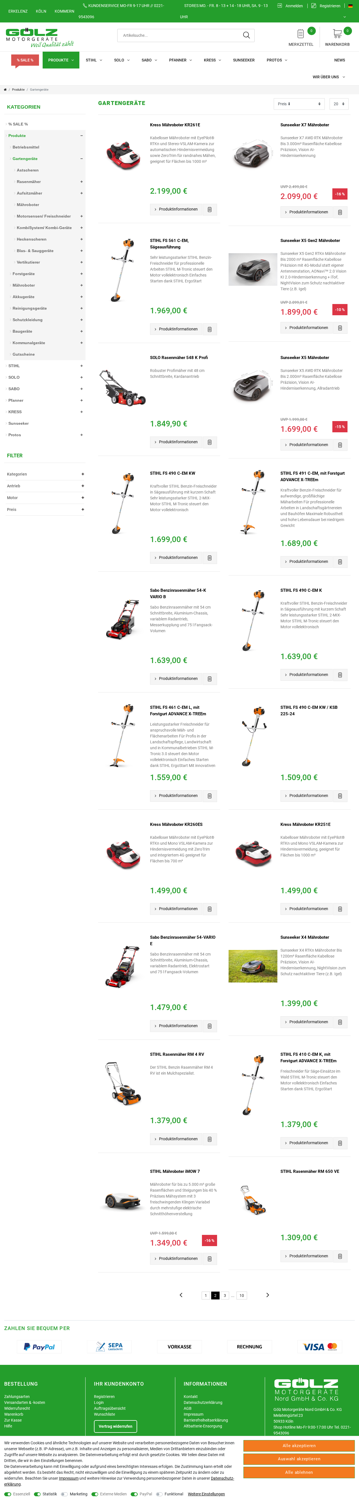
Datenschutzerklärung (203, 1402)
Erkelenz (17, 11)
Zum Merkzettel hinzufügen (210, 210)
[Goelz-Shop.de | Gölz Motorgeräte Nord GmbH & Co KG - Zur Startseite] (39, 37)
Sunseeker (244, 60)
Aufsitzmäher (29, 193)
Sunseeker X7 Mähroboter (304, 124)
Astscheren (28, 170)
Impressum (193, 1414)
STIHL (91, 60)
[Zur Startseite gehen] (5, 90)
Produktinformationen (178, 209)
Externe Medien (113, 1494)
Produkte (58, 60)
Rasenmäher (29, 181)
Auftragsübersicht (110, 1408)
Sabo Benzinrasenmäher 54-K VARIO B (178, 593)
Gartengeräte (25, 158)
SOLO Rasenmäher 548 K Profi (179, 357)
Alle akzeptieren (299, 1445)
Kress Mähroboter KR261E (175, 124)
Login (99, 1402)
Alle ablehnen (299, 1472)
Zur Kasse (13, 1420)
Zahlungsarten (17, 1396)
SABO (147, 60)
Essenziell (21, 1494)
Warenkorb (337, 38)
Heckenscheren (32, 239)
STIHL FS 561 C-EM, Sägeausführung (169, 244)
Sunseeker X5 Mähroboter (304, 357)
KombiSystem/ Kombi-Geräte (44, 227)
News (339, 60)
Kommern (64, 11)
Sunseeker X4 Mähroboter (304, 937)
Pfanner (178, 60)
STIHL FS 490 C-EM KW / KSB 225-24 (309, 710)
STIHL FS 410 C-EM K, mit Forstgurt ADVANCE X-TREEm (308, 1057)
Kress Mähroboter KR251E (305, 824)
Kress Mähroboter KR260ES (176, 824)
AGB (188, 1408)
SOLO (119, 60)
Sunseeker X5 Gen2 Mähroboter (310, 240)
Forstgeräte (24, 273)
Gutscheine (24, 354)
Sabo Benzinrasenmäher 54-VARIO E (182, 940)
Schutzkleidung (28, 319)
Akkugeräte (23, 296)
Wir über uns (326, 77)
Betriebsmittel (26, 147)
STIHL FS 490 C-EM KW (172, 473)
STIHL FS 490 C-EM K (301, 590)
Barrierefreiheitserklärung (206, 1420)
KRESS (210, 60)
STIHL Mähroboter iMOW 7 (175, 1171)
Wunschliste (104, 1414)
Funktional (174, 1494)
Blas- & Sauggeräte (35, 250)
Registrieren (104, 1396)
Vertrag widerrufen (115, 1426)
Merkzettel (301, 38)
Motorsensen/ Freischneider (44, 216)
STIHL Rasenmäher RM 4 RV (177, 1054)
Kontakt (191, 1396)
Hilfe (8, 1426)
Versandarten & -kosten (24, 1402)
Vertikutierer (28, 262)
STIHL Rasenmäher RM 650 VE (309, 1171)
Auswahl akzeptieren (299, 1458)
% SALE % (25, 60)
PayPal (146, 1494)
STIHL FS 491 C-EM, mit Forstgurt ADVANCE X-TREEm (312, 476)
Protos (274, 60)
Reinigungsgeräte (30, 308)
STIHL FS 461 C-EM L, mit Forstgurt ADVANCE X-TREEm (178, 710)
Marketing (79, 1494)
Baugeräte (22, 331)
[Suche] (247, 35)
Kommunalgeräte (29, 343)
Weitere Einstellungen (206, 1494)
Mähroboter (28, 204)
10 (242, 1295)
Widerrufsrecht (17, 1408)
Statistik (50, 1494)
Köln (41, 11)
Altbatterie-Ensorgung (203, 1426)
